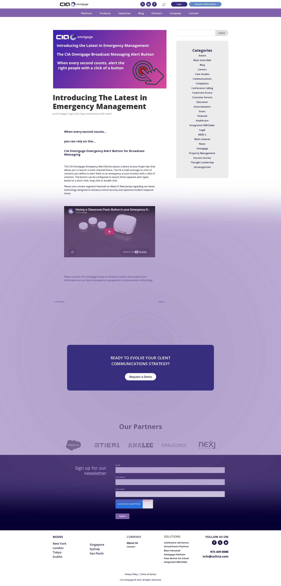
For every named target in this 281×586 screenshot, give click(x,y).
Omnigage (202, 148)
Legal (202, 130)
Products (105, 13)
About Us (132, 543)
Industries (124, 13)
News (202, 143)
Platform (86, 13)
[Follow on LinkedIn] (148, 4)
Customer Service (202, 97)
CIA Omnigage (61, 114)
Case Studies (202, 74)
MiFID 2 (202, 134)
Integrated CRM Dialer (202, 125)
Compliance (202, 83)
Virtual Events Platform (176, 546)
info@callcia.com (215, 556)
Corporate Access (202, 92)
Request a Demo (140, 377)
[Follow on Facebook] (154, 4)
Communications (92, 114)
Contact (194, 13)
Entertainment (202, 106)
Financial (202, 116)
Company (175, 13)
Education (202, 102)
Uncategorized (202, 167)
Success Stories (202, 157)
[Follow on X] (142, 4)
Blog (141, 13)
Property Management (202, 153)
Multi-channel (106, 114)
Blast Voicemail (172, 550)
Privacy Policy (131, 574)
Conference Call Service (176, 542)
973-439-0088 (219, 552)
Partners (156, 13)
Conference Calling (202, 88)
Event (202, 111)
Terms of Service (148, 574)
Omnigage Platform (174, 554)
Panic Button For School (176, 558)
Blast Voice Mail (202, 60)
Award (202, 55)
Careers (202, 69)
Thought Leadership (202, 162)
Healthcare (202, 120)
